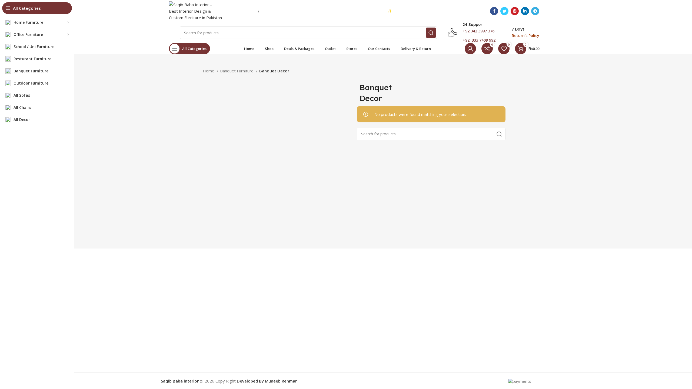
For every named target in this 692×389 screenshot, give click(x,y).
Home (209, 70)
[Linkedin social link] (525, 11)
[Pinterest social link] (515, 11)
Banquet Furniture (237, 70)
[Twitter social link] (504, 11)
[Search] (431, 33)
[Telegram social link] (535, 11)
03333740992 (242, 11)
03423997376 (275, 11)
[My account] (470, 48)
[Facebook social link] (494, 11)
